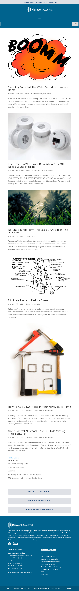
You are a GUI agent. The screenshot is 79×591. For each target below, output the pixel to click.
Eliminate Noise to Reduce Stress (28, 300)
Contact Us (44, 574)
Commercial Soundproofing (49, 559)
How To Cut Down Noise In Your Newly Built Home (39, 407)
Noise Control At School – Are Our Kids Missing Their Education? (36, 432)
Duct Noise (12, 471)
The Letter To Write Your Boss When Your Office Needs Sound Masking (37, 165)
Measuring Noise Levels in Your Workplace (24, 474)
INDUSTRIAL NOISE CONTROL (39, 492)
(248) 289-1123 (17, 569)
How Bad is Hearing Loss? (18, 463)
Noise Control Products (48, 564)
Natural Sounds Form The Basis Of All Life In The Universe (38, 231)
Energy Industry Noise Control (50, 562)
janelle (12, 94)
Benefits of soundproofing (33, 94)
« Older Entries (13, 458)
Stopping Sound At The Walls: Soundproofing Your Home (39, 88)
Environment (47, 94)
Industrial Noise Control (48, 556)
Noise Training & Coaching (49, 569)
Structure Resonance (16, 467)
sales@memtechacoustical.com (22, 572)
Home (43, 554)
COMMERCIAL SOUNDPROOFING (39, 501)
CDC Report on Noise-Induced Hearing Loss (25, 478)
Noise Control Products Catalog (51, 567)
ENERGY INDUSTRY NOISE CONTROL (39, 510)
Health (37, 304)
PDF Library (44, 572)
